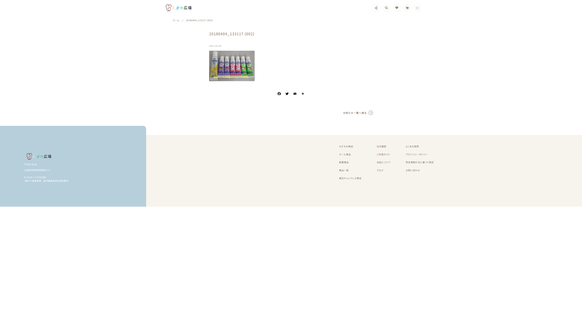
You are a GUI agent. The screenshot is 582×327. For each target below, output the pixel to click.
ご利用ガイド (383, 154)
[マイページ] (376, 8)
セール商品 (345, 154)
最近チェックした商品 (350, 178)
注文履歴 (381, 146)
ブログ (380, 170)
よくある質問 (412, 146)
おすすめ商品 (346, 146)
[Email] (295, 94)
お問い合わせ (413, 170)
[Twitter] (287, 94)
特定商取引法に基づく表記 (420, 162)
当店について (384, 162)
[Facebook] (279, 94)
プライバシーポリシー (417, 154)
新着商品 (344, 162)
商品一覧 (344, 170)
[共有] (302, 94)
